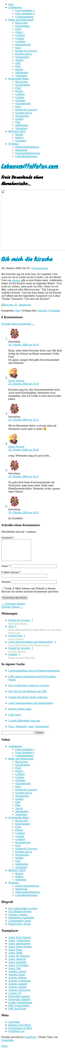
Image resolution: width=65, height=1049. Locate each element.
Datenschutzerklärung (27, 146)
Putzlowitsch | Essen (19, 923)
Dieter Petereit (16, 380)
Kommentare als (20, 1028)
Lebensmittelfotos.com (29, 165)
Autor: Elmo (15, 949)
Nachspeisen (22, 56)
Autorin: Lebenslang (19, 980)
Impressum (21, 150)
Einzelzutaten (22, 25)
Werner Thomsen (42, 645)
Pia (31, 645)
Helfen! (19, 137)
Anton (11, 639)
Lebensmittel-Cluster (19, 920)
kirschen (42, 310)
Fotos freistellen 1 (25, 10)
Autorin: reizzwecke (19, 990)
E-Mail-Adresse (11, 572)
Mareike (23, 623)
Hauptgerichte (23, 44)
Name (5, 566)
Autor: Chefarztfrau (19, 940)
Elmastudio (7, 1040)
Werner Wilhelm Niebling (20, 629)
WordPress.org (16, 1031)
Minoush (21, 651)
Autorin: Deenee (17, 977)
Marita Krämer (40, 629)
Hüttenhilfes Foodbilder (21, 917)
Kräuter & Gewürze (26, 50)
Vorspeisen (21, 75)
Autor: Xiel (14, 968)
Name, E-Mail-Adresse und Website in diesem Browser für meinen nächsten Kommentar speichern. (30, 590)
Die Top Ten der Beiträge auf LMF (27, 691)
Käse (18, 47)
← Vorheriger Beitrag (13, 603)
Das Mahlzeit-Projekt (20, 911)
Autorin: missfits (17, 986)
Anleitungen (15, 7)
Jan (49, 629)
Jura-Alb (12, 651)
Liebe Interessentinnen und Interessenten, (30, 641)
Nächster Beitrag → (12, 606)
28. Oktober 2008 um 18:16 (23, 344)
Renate (11, 657)
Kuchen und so (23, 53)
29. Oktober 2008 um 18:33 (23, 512)
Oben (4, 1046)
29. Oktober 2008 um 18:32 (23, 476)
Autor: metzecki (17, 959)
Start (10, 4)
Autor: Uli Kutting (18, 965)
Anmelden (14, 1021)
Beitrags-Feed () (19, 1025)
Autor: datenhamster (19, 943)
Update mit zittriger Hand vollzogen (28, 697)
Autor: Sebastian (17, 962)
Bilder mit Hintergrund (20, 19)
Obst (17, 63)
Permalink (54, 310)
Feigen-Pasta (15, 635)
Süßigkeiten (21, 72)
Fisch (18, 29)
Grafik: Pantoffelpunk (20, 1002)
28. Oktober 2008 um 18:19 (23, 383)
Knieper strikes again (19, 708)
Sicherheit (20, 140)
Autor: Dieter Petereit (20, 946)
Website (5, 581)
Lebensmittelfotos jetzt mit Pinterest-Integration (34, 670)
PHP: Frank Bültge (18, 1005)
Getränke (20, 41)
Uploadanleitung (24, 16)
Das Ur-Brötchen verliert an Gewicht (28, 685)
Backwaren (21, 22)
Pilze (18, 66)
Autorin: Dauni (16, 974)
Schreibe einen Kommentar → (18, 323)
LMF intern (14, 714)
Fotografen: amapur (19, 996)
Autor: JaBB (15, 952)
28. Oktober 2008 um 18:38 (23, 449)
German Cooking (17, 914)
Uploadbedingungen (26, 156)
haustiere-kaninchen (25, 657)
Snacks (19, 69)
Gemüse (19, 38)
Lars (18, 632)
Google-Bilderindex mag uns (24, 720)
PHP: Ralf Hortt (17, 1008)
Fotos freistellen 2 (25, 13)
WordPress (30, 1037)
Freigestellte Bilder (18, 78)
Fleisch (19, 32)
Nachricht (7, 537)
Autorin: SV (15, 993)
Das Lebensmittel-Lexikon (22, 908)
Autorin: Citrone (17, 971)
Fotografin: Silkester (19, 999)
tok (53, 629)
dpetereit (19, 639)
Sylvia (11, 645)
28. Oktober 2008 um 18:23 (23, 419)
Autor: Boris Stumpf (19, 937)
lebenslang (13, 623)
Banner (19, 134)
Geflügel (20, 35)
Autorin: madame (17, 983)
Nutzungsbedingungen (27, 153)
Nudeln (19, 60)
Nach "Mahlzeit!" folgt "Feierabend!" (29, 726)
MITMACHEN (17, 131)
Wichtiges (13, 143)
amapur (16, 280)
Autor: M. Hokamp (18, 955)
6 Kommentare (40, 268)
